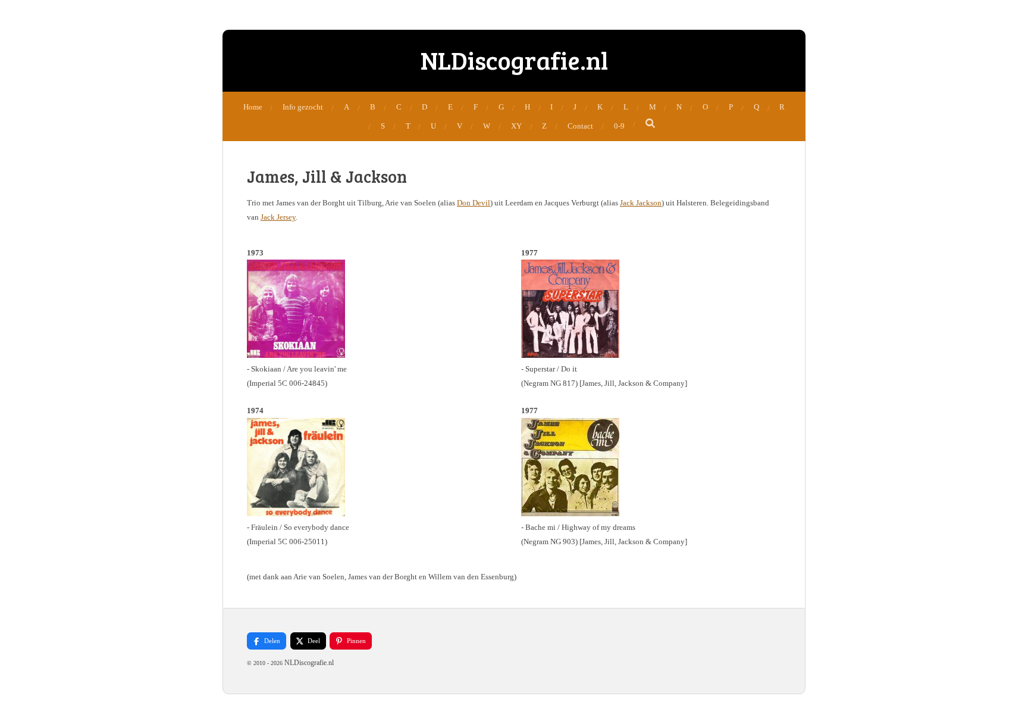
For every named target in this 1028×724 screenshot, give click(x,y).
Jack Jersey (278, 217)
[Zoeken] (651, 124)
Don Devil (473, 202)
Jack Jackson (641, 202)
